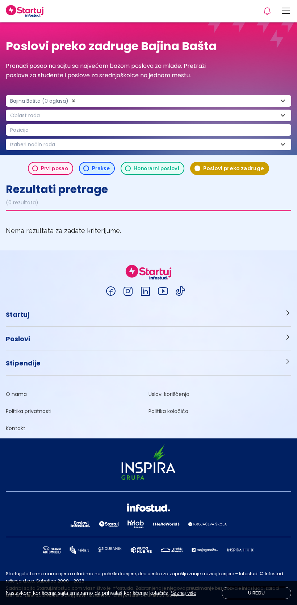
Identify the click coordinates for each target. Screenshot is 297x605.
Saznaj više (183, 593)
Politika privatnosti (28, 411)
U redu (256, 593)
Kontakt (15, 428)
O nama (16, 394)
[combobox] (148, 101)
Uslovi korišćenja (168, 394)
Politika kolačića (168, 411)
